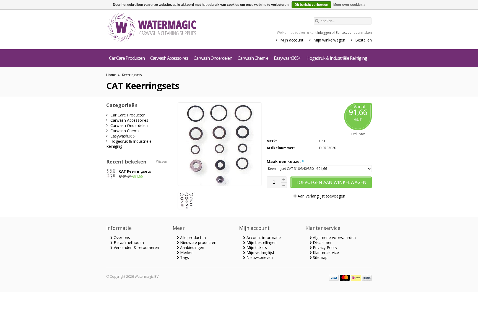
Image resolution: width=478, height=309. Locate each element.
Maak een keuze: (285, 161)
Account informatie (263, 237)
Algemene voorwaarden (334, 237)
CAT (322, 141)
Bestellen (363, 40)
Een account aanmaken (354, 32)
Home (111, 74)
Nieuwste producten (197, 242)
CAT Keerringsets (135, 171)
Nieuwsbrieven (259, 257)
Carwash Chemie (253, 58)
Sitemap (320, 257)
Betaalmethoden (128, 242)
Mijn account (291, 40)
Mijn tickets (256, 247)
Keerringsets (132, 74)
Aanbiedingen (191, 247)
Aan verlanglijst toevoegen (321, 196)
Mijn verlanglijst (259, 252)
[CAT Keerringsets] (186, 207)
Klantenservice (325, 252)
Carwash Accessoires (169, 58)
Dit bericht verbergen (311, 5)
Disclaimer (322, 242)
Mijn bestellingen (261, 242)
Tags (184, 257)
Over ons (121, 237)
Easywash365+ (287, 58)
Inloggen (324, 32)
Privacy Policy (324, 247)
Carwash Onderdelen (213, 58)
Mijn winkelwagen (329, 40)
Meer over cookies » (349, 5)
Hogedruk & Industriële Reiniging (336, 58)
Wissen (161, 161)
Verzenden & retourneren (136, 247)
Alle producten (192, 237)
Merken (186, 252)
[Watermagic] (161, 28)
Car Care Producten (127, 58)
